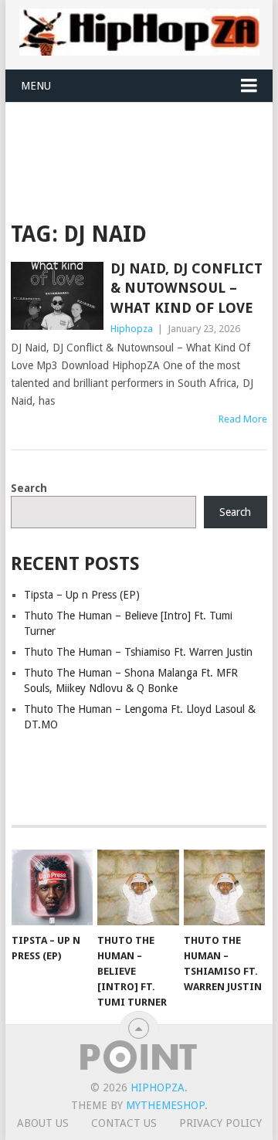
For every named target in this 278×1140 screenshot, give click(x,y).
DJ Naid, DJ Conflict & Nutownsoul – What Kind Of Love (186, 287)
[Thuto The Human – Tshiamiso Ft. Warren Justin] (224, 887)
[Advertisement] (144, 140)
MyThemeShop (165, 1105)
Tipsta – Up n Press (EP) (82, 595)
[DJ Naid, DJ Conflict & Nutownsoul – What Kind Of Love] (57, 296)
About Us (43, 1123)
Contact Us (124, 1123)
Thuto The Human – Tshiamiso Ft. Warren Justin (138, 652)
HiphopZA (158, 1087)
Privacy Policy (220, 1123)
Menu (36, 86)
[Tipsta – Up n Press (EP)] (52, 887)
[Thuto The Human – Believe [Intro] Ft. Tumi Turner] (137, 887)
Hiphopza (131, 328)
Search (29, 488)
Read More (243, 419)
